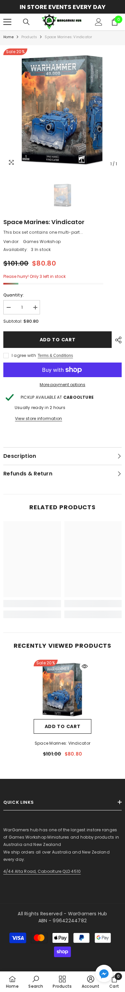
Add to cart (58, 339)
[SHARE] (117, 340)
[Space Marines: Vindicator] (62, 689)
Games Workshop (42, 241)
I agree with (24, 355)
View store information (38, 418)
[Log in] (98, 22)
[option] (62, 7)
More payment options (62, 384)
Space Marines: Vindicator (62, 743)
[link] (32, 603)
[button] (104, 973)
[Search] (26, 22)
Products (29, 37)
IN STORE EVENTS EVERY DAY (63, 7)
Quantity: (13, 295)
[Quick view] (85, 666)
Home (8, 37)
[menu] (7, 22)
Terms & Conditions (55, 355)
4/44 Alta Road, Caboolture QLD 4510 (42, 871)
